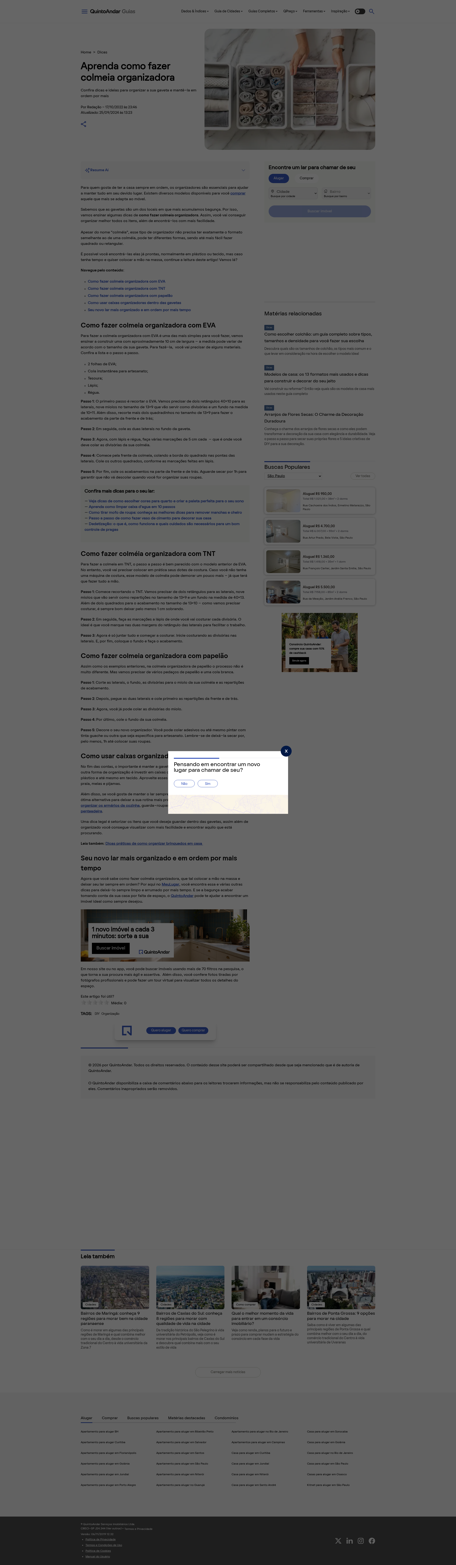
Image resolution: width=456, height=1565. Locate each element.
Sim (207, 784)
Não (184, 784)
